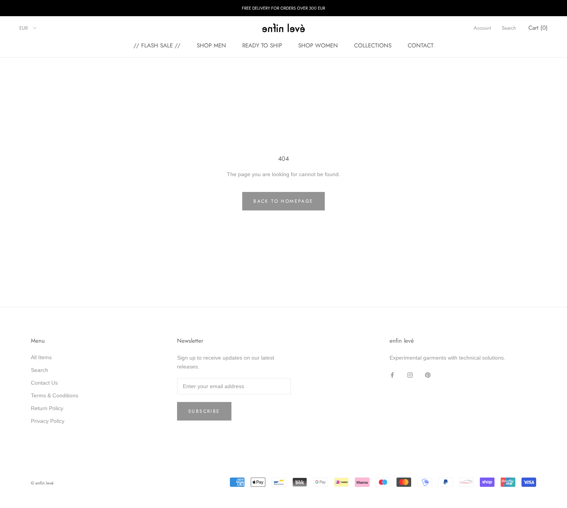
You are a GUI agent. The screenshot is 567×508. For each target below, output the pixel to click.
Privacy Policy (47, 421)
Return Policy (47, 408)
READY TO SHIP (262, 45)
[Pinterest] (427, 374)
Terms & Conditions (54, 395)
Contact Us (44, 383)
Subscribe (204, 411)
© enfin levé (42, 483)
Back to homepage (283, 201)
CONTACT (421, 45)
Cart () (538, 28)
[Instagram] (410, 374)
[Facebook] (392, 374)
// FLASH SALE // (157, 45)
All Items (41, 357)
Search (509, 28)
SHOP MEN (211, 45)
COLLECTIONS (373, 45)
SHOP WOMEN (318, 45)
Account (482, 28)
